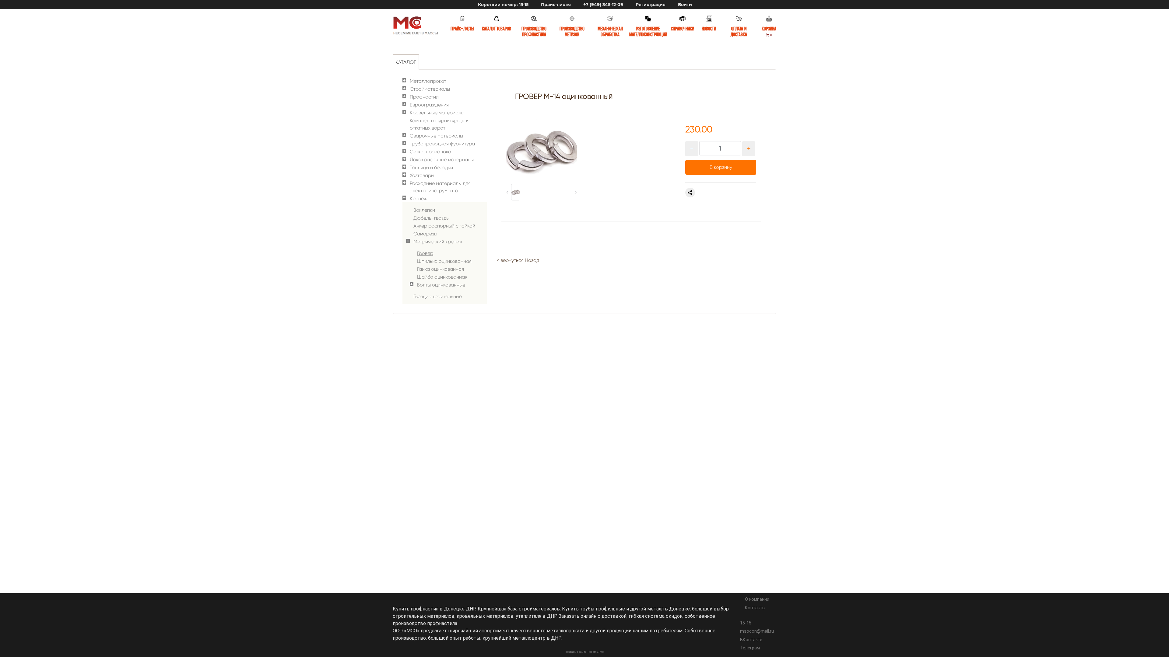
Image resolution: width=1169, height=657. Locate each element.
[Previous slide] (507, 192)
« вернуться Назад (518, 260)
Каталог (405, 62)
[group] (541, 151)
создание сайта (576, 651)
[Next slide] (576, 192)
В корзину (721, 167)
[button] (515, 192)
